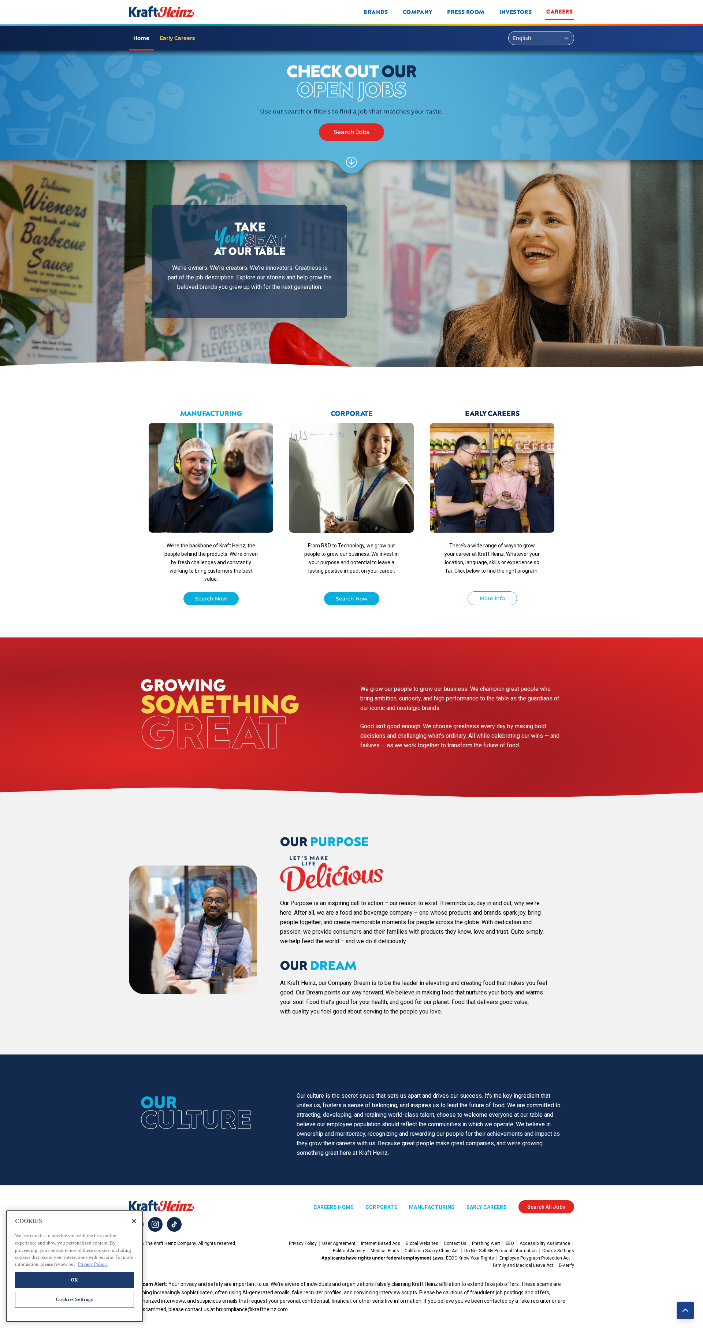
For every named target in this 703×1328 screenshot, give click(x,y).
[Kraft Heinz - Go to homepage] (210, 11)
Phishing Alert (486, 1243)
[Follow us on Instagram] (155, 1224)
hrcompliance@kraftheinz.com (252, 1309)
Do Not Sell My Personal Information (500, 1250)
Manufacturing (432, 1207)
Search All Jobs (546, 1207)
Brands (376, 11)
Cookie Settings (558, 1250)
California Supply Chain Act (432, 1250)
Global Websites (422, 1243)
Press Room (466, 11)
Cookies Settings (74, 1299)
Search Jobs (351, 132)
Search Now (211, 598)
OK (74, 1279)
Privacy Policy (303, 1243)
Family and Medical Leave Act (523, 1265)
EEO (510, 1243)
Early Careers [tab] (177, 38)
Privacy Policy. (93, 1264)
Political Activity (349, 1250)
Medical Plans (385, 1250)
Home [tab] (141, 38)
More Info (492, 598)
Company (417, 11)
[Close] (134, 1221)
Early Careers (486, 1207)
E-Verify (566, 1265)
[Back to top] (685, 1310)
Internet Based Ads (380, 1243)
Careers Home (333, 1207)
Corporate (381, 1207)
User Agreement (339, 1243)
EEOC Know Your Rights (470, 1258)
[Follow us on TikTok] (174, 1224)
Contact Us (455, 1243)
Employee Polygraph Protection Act (534, 1258)
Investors (515, 11)
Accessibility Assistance (545, 1243)
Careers (559, 11)
